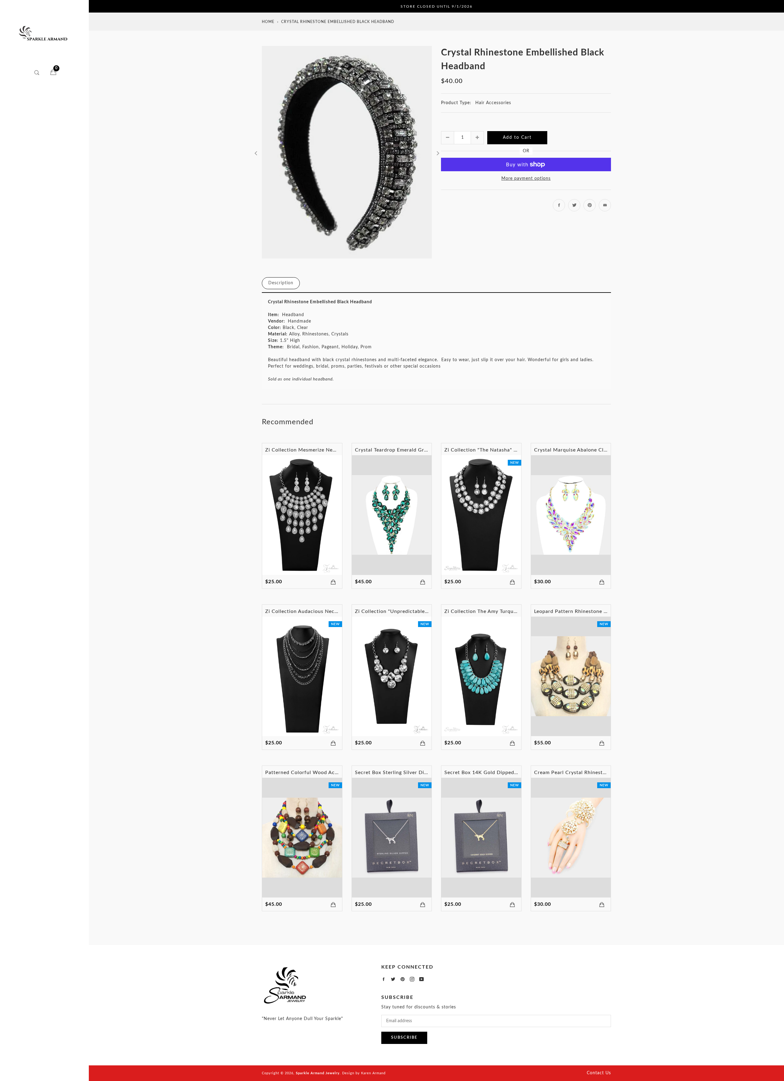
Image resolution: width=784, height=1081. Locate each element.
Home (268, 22)
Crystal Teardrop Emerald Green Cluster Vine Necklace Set (426, 450)
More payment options (526, 178)
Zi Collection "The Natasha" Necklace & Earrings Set (508, 450)
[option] (347, 152)
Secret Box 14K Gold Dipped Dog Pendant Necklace (507, 772)
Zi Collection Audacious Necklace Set (310, 611)
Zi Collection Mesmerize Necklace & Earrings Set (324, 450)
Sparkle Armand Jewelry (318, 1073)
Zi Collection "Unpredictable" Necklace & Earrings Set (421, 611)
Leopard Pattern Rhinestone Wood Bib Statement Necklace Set (610, 611)
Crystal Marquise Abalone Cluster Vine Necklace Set (598, 450)
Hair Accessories (493, 103)
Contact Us (599, 1073)
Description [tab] (280, 283)
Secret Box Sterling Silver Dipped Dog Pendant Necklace (424, 772)
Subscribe (404, 1038)
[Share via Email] (605, 205)
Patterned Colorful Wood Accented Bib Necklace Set (329, 772)
